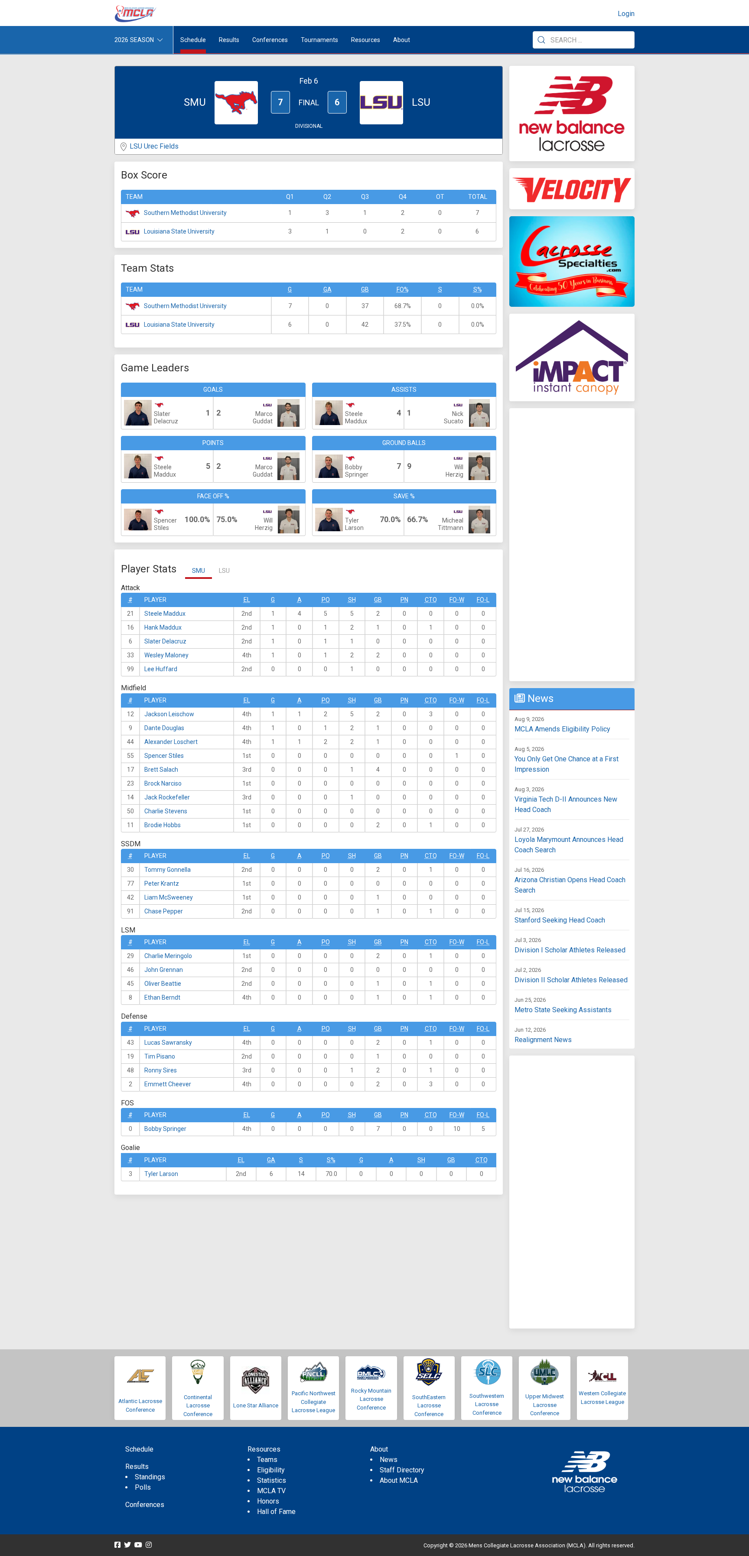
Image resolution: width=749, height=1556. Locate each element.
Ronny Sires (160, 1070)
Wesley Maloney (166, 655)
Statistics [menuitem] (271, 1480)
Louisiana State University (179, 231)
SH (352, 599)
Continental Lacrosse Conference (197, 1405)
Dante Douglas (164, 727)
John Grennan (163, 969)
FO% (403, 289)
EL (247, 599)
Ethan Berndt (162, 997)
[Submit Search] (541, 40)
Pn (404, 599)
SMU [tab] (198, 570)
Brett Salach (161, 769)
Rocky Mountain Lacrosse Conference (371, 1399)
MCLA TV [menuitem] (271, 1491)
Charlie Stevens (165, 811)
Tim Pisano (159, 1056)
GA (327, 289)
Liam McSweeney (168, 897)
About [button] (401, 39)
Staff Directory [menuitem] (402, 1470)
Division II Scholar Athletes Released (571, 980)
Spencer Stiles (164, 755)
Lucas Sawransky (168, 1042)
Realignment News (543, 1040)
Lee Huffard (160, 669)
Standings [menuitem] (150, 1477)
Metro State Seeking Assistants (563, 1010)
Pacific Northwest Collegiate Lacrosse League (313, 1401)
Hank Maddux (163, 627)
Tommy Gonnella (167, 869)
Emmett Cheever (167, 1084)
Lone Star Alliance (255, 1405)
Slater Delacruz (165, 641)
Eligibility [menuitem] (271, 1470)
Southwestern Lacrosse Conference (486, 1404)
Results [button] (229, 39)
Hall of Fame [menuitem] (276, 1511)
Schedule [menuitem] (193, 39)
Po (326, 599)
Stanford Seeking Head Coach (560, 920)
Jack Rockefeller (167, 797)
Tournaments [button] (319, 39)
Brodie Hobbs (162, 825)
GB (365, 289)
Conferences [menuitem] (144, 1505)
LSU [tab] (224, 570)
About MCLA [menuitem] (399, 1480)
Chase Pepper (163, 911)
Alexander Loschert (171, 741)
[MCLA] (136, 14)
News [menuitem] (388, 1459)
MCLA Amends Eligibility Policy (562, 729)
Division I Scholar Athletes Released (570, 950)
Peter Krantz (161, 883)
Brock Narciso (163, 783)
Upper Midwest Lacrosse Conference (544, 1404)
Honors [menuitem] (268, 1501)
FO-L (483, 599)
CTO (431, 599)
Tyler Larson (161, 1173)
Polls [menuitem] (143, 1487)
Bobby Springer (165, 1128)
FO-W (456, 599)
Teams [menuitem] (267, 1459)
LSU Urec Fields (154, 146)
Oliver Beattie (162, 983)
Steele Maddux (165, 613)
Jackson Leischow (169, 714)
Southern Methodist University (185, 212)
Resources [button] (365, 39)
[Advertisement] (572, 545)
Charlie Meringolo (168, 955)
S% (477, 289)
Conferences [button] (270, 39)
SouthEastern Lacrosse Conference (429, 1405)
